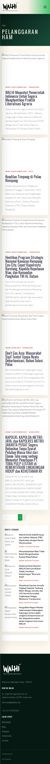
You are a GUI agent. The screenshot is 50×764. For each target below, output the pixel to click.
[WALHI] (10, 7)
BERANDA (6, 722)
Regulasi (5, 731)
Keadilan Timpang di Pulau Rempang (23, 178)
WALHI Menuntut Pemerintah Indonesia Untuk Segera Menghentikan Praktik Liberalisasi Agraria (24, 98)
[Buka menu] (45, 7)
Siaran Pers (34, 87)
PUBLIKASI (7, 736)
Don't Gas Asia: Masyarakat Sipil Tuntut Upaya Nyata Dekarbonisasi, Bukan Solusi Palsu (24, 358)
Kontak (5, 740)
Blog (31, 171)
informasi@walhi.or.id (11, 702)
